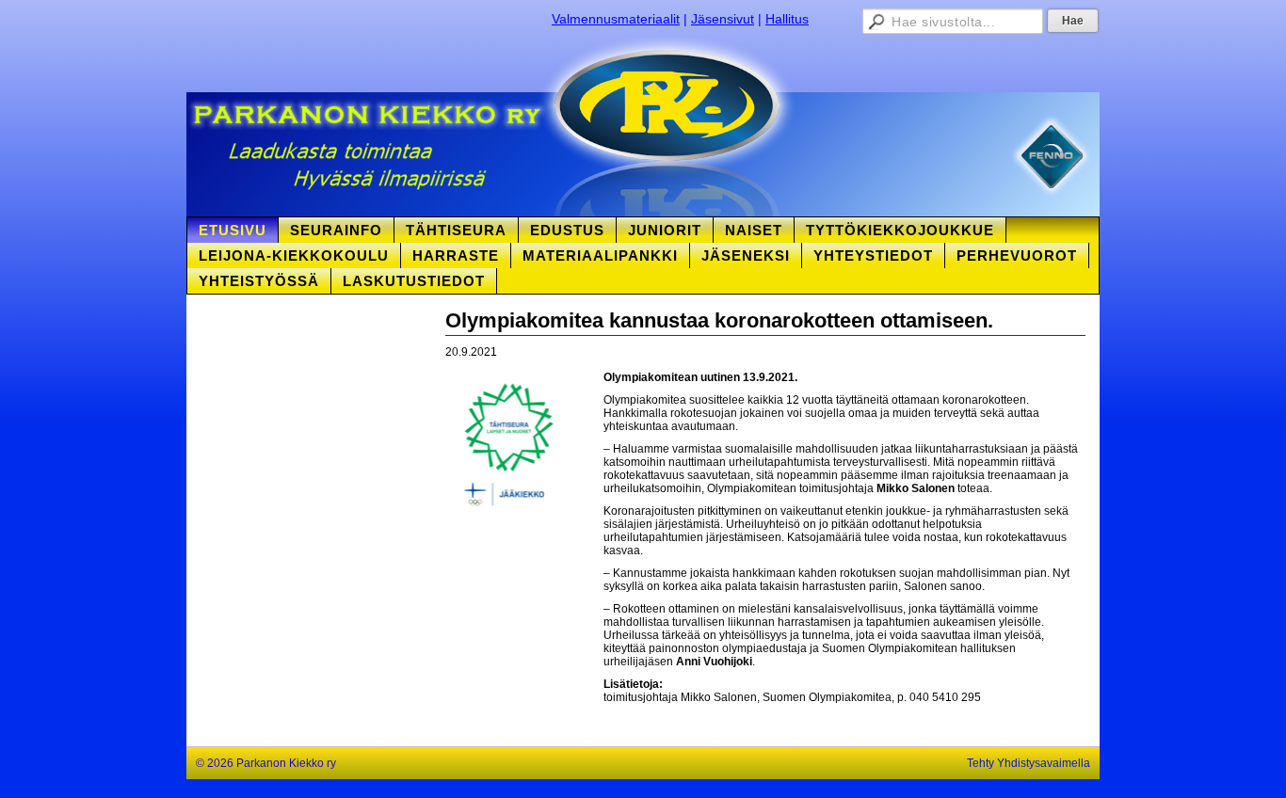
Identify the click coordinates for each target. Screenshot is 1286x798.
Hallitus (787, 18)
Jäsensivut (722, 18)
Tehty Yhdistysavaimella (1028, 763)
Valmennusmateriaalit (616, 18)
